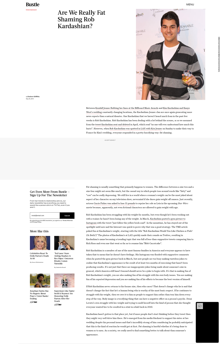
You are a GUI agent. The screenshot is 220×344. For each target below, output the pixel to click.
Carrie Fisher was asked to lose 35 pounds (114, 203)
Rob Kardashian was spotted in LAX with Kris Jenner (136, 128)
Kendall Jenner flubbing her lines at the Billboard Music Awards (126, 108)
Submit (67, 216)
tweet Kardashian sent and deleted (112, 124)
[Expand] (199, 304)
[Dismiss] (216, 304)
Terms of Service (68, 220)
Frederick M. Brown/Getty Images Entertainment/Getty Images (219, 54)
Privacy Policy (36, 222)
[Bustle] (32, 4)
